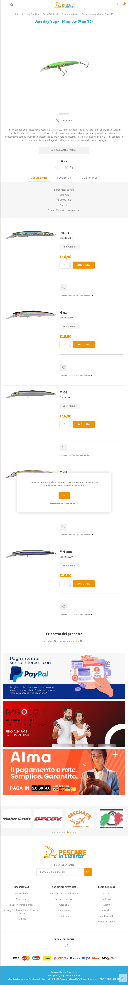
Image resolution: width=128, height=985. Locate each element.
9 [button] (73, 832)
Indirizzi (106, 899)
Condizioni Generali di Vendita (64, 893)
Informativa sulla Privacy (64, 503)
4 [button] (59, 832)
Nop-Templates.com (70, 975)
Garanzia (64, 904)
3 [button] (57, 832)
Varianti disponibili (65, 150)
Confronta (66, 120)
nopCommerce (70, 972)
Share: (64, 161)
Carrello (106, 910)
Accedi (106, 893)
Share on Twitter (56, 167)
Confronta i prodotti (106, 921)
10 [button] (75, 832)
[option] (27, 818)
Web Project (34, 979)
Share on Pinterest (66, 167)
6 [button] (64, 832)
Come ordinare (21, 893)
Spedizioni (64, 916)
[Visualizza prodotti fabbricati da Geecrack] (27, 818)
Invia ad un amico (71, 167)
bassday (47, 641)
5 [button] (62, 832)
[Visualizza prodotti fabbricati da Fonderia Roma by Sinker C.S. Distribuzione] (58, 818)
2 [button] (54, 832)
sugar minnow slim (69, 641)
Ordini (106, 904)
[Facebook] (60, 945)
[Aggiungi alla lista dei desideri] (63, 287)
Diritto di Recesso (64, 899)
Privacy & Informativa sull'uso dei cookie (21, 912)
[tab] (39, 178)
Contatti (21, 919)
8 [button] (69, 832)
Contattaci (89, 177)
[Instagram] (66, 945)
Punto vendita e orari (21, 904)
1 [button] (52, 832)
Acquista (83, 265)
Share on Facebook (61, 167)
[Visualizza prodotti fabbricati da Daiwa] (90, 818)
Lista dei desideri (107, 916)
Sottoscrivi (88, 872)
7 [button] (67, 832)
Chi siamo (21, 899)
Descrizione (39, 177)
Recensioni (64, 177)
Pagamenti (64, 910)
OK (64, 495)
